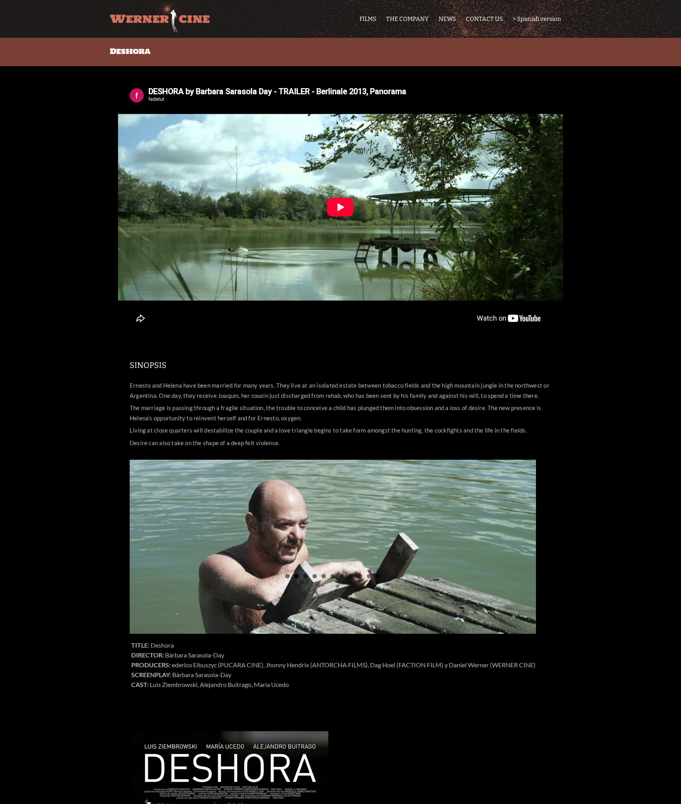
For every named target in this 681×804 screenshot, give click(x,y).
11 (378, 576)
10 (369, 576)
